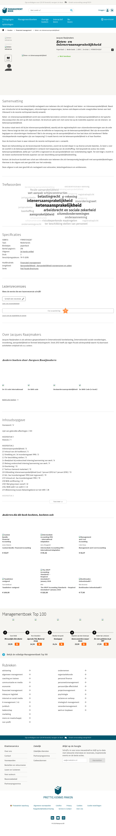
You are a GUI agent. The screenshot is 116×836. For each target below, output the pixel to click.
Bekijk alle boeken (9, 400)
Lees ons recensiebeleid (10, 304)
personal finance (65, 678)
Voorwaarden (10, 760)
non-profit (6, 722)
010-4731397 (109, 19)
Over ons (8, 751)
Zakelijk (37, 746)
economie (6, 686)
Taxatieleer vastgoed (10, 587)
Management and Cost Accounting (92, 548)
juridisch (5, 706)
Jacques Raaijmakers (65, 38)
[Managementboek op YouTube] (58, 818)
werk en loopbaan (65, 710)
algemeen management (12, 674)
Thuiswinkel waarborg (20, 806)
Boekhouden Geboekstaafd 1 (90, 587)
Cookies (79, 806)
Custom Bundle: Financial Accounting (16, 548)
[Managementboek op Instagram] (63, 818)
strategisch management (68, 702)
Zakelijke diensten (41, 751)
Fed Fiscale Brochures (29, 269)
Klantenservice (12, 746)
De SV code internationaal (12, 389)
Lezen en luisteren (12, 770)
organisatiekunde (65, 674)
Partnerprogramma (13, 784)
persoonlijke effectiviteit (68, 686)
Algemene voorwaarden (42, 806)
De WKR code (33, 389)
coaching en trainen (10, 678)
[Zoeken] (71, 10)
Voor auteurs (10, 774)
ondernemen (63, 671)
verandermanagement (67, 706)
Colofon (59, 806)
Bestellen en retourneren (15, 765)
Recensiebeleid (11, 779)
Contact (8, 756)
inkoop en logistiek (10, 694)
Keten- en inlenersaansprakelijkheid (47, 30)
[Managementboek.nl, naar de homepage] (12, 13)
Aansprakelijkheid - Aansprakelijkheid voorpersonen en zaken (46, 266)
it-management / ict (10, 702)
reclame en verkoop (66, 698)
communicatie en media (12, 682)
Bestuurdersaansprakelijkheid (65, 389)
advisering (6, 671)
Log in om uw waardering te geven (14, 316)
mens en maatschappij (11, 718)
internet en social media (12, 698)
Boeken (9, 30)
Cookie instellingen (94, 806)
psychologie (63, 694)
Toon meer (56, 501)
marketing (6, 714)
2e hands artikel (27, 252)
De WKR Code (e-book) (88, 389)
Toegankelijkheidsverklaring (43, 809)
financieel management (12, 690)
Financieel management (23, 30)
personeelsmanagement (68, 682)
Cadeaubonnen (40, 760)
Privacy (69, 806)
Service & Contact (65, 809)
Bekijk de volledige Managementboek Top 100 (27, 654)
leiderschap (7, 710)
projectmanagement (66, 690)
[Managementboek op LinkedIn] (52, 818)
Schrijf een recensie (13, 299)
